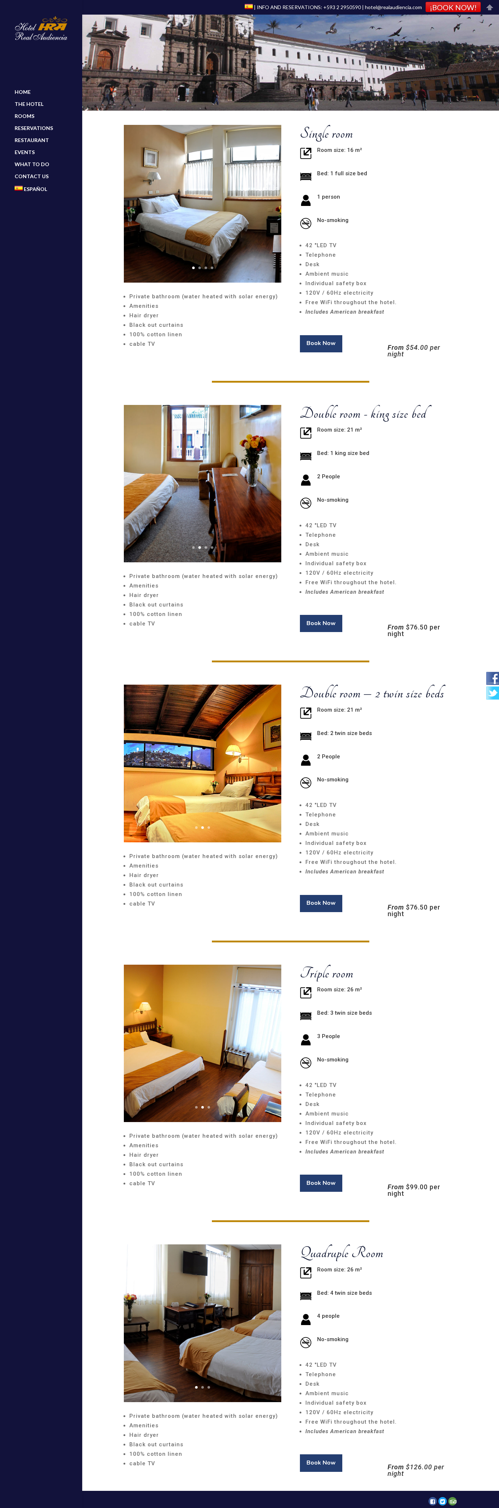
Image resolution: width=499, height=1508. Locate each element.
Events (25, 152)
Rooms (24, 116)
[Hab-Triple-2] (202, 1120)
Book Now (321, 343)
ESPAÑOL (35, 189)
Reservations (34, 128)
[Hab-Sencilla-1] (202, 281)
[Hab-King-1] (202, 560)
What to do (32, 164)
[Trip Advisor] (452, 1501)
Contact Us (32, 176)
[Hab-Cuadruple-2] (202, 1400)
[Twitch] (442, 1501)
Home (23, 92)
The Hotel (29, 104)
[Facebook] (432, 1501)
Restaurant (32, 140)
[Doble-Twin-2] (202, 840)
